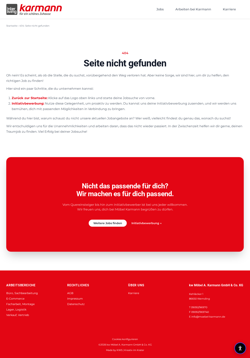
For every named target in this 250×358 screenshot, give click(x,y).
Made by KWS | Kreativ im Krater (125, 350)
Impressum (75, 298)
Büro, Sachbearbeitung (22, 293)
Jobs (160, 9)
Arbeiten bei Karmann (193, 9)
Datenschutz (76, 304)
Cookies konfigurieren (125, 339)
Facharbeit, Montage (20, 304)
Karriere (229, 9)
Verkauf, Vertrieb (17, 315)
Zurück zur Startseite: (29, 98)
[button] (240, 348)
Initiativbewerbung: (28, 103)
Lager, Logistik (16, 309)
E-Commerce (15, 298)
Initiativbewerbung (146, 223)
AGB (70, 293)
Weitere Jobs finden (107, 223)
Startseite (11, 25)
